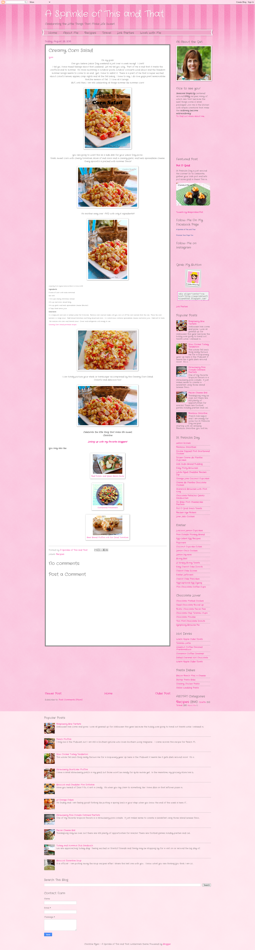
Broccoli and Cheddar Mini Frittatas (75, 784)
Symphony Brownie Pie (188, 625)
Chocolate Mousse (186, 617)
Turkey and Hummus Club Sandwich (74, 845)
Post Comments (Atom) (70, 699)
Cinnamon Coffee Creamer (190, 653)
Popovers (181, 542)
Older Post (162, 693)
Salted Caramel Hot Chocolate (192, 657)
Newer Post (53, 693)
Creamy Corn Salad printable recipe (62, 325)
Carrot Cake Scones (186, 570)
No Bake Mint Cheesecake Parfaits (189, 503)
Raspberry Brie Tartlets (196, 322)
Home (52, 33)
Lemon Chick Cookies (186, 550)
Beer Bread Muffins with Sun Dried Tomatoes (107, 537)
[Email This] (95, 549)
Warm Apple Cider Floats (189, 639)
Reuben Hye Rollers (186, 512)
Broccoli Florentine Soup (68, 860)
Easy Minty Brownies (187, 468)
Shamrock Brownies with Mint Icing (191, 490)
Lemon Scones (183, 443)
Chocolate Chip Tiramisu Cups (191, 613)
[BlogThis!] (98, 549)
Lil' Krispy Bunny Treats (188, 562)
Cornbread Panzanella (108, 507)
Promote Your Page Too (184, 235)
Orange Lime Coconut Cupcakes (192, 478)
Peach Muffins (63, 739)
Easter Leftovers (184, 574)
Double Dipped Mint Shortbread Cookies (193, 452)
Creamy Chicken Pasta (188, 683)
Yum (51, 57)
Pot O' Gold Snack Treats (189, 508)
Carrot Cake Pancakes (188, 579)
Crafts (202, 702)
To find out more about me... (190, 116)
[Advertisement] (107, 669)
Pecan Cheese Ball (197, 392)
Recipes (60, 554)
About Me (70, 33)
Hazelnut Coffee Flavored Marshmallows (189, 648)
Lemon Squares (184, 554)
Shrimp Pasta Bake (185, 679)
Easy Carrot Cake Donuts (189, 566)
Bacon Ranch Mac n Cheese (191, 675)
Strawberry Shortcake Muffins (72, 769)
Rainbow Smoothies (186, 447)
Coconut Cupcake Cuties (189, 546)
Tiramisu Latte (183, 643)
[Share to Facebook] (104, 549)
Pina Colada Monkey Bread (190, 534)
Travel (179, 705)
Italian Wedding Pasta (187, 687)
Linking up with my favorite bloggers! (107, 441)
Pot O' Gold (183, 165)
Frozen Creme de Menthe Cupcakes (189, 459)
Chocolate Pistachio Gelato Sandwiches (190, 497)
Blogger (167, 944)
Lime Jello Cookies (185, 516)
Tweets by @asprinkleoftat (189, 212)
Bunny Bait (181, 558)
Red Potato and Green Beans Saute (107, 476)
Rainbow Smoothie (197, 413)
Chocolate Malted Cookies (190, 601)
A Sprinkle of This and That (104, 14)
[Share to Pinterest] (106, 549)
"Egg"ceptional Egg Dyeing (189, 583)
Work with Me (150, 33)
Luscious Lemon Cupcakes (189, 530)
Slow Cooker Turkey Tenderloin (198, 345)
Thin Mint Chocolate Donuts (190, 621)
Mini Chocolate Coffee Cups (191, 587)
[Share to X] (101, 549)
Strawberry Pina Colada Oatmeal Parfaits (196, 370)
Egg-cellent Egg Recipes (188, 538)
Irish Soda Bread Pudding (189, 464)
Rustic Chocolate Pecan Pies (191, 609)
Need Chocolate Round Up (190, 605)
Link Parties (125, 33)
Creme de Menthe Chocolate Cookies (191, 484)
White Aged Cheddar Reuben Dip (191, 473)
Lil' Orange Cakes (64, 800)
